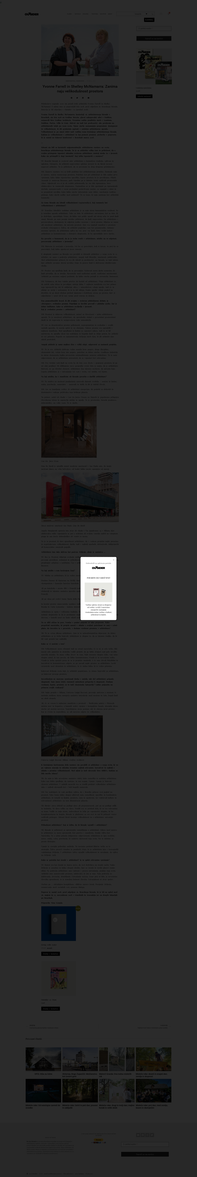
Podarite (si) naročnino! (98, 578)
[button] (113, 560)
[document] (98, 588)
